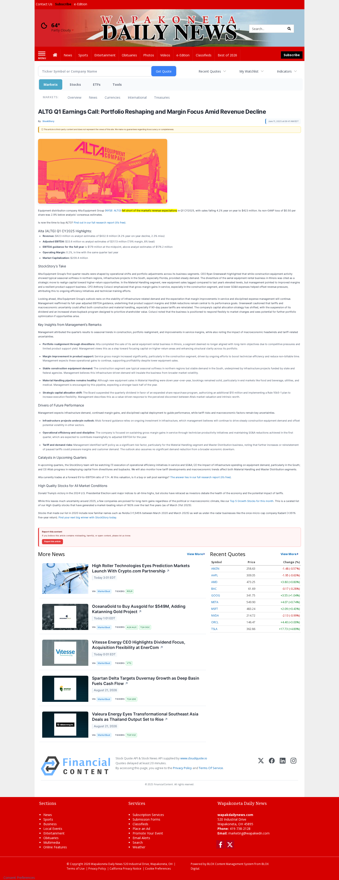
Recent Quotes (210, 71)
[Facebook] (272, 766)
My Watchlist (249, 71)
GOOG (215, 595)
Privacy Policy (182, 768)
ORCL (214, 622)
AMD (214, 582)
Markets (51, 84)
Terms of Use (76, 868)
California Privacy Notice (125, 868)
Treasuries (162, 97)
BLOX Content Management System (230, 864)
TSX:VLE (131, 735)
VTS (129, 663)
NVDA (215, 615)
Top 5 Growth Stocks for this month (252, 501)
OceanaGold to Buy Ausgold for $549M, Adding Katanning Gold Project (138, 609)
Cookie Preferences (158, 868)
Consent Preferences (19, 877)
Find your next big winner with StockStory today (87, 517)
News (93, 97)
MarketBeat (104, 591)
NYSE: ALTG (113, 210)
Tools (117, 84)
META (214, 602)
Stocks (75, 84)
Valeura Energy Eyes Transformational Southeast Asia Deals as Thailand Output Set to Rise (145, 717)
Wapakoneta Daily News (107, 864)
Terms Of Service (211, 768)
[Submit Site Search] (289, 29)
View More (195, 554)
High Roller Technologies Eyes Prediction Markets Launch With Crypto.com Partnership (141, 568)
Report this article (52, 541)
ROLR (129, 591)
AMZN (215, 569)
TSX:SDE (131, 699)
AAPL (214, 575)
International (137, 97)
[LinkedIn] (282, 766)
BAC (214, 589)
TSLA (214, 629)
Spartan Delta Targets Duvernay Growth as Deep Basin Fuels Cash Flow (145, 681)
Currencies (112, 97)
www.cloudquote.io (193, 758)
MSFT (214, 609)
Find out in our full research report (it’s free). (100, 222)
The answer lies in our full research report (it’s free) (200, 477)
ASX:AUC (132, 627)
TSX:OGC (145, 627)
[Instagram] (293, 766)
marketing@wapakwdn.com (249, 833)
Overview (74, 97)
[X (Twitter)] (261, 766)
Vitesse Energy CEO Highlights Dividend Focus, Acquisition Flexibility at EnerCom (138, 645)
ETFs (97, 84)
